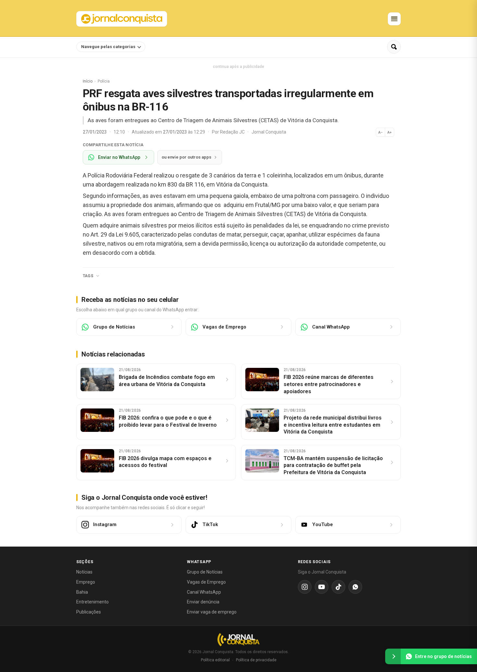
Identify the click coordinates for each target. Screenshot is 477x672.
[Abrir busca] (393, 46)
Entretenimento (92, 601)
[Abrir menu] (394, 18)
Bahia (82, 592)
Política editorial (215, 660)
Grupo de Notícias (205, 572)
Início (87, 81)
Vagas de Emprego (206, 582)
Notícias (84, 572)
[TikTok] (338, 587)
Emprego (85, 582)
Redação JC (233, 132)
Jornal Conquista (268, 132)
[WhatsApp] (355, 587)
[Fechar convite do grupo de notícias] (393, 656)
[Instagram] (305, 587)
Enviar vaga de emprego (212, 611)
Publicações (88, 611)
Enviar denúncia (203, 601)
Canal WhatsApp (204, 592)
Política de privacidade (256, 660)
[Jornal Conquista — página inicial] (238, 639)
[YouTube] (321, 587)
